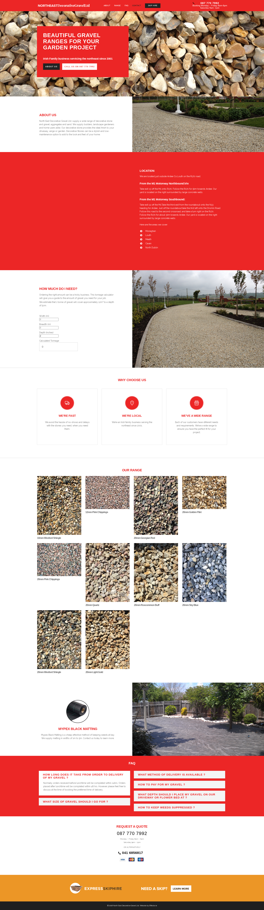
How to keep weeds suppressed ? (166, 807)
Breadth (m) (45, 324)
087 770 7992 (209, 3)
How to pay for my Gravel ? (161, 784)
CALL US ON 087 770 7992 (79, 67)
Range (117, 6)
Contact (136, 6)
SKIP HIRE (152, 6)
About (107, 6)
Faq (126, 6)
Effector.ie (153, 906)
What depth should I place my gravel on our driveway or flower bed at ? (176, 796)
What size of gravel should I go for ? (75, 801)
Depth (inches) (46, 332)
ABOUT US (51, 67)
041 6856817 (132, 853)
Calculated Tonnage (49, 341)
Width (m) (44, 316)
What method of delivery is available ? (171, 774)
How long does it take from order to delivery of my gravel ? (83, 776)
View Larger (59, 502)
